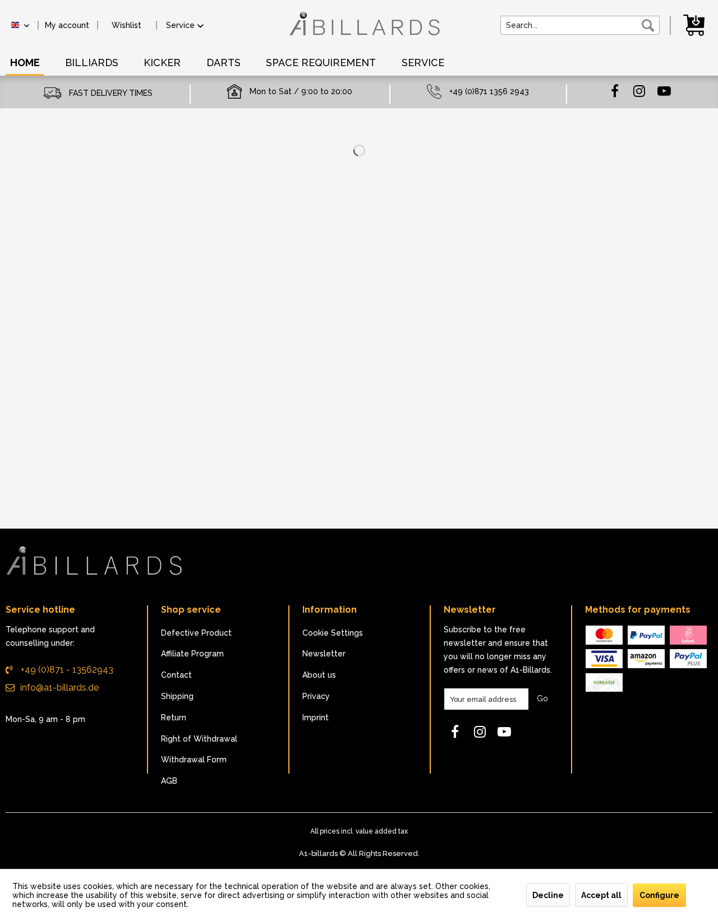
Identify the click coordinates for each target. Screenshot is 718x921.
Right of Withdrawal (199, 738)
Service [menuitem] (180, 25)
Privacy (316, 696)
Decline (548, 895)
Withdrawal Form (194, 759)
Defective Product (196, 632)
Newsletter (324, 653)
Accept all (601, 895)
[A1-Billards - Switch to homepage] (361, 29)
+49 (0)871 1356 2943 (489, 91)
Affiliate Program (192, 653)
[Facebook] (615, 90)
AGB (169, 780)
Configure (659, 895)
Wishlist (126, 25)
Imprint (315, 717)
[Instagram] (639, 90)
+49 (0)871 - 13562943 (66, 669)
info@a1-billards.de (59, 687)
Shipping (177, 696)
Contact (176, 674)
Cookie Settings (332, 632)
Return (173, 717)
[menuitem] (67, 25)
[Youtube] (664, 90)
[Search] (648, 25)
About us (319, 674)
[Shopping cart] (695, 24)
